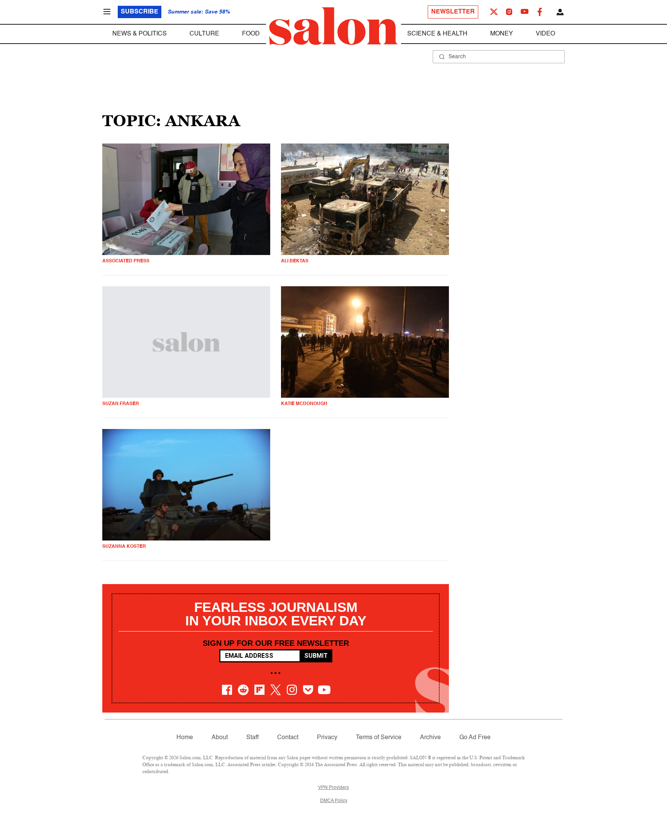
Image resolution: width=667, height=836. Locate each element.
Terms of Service (378, 738)
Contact (287, 738)
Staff (252, 738)
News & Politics (139, 34)
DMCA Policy (333, 801)
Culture (204, 34)
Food (251, 34)
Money (501, 34)
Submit (316, 655)
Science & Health (437, 34)
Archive (430, 738)
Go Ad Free (475, 738)
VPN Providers (333, 787)
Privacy (327, 738)
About (220, 738)
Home (184, 738)
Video (545, 34)
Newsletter (453, 12)
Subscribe (139, 12)
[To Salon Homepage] (333, 26)
